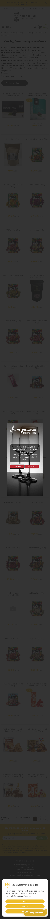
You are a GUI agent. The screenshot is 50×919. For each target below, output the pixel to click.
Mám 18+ (17, 466)
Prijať (25, 901)
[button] (46, 910)
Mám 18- (31, 466)
